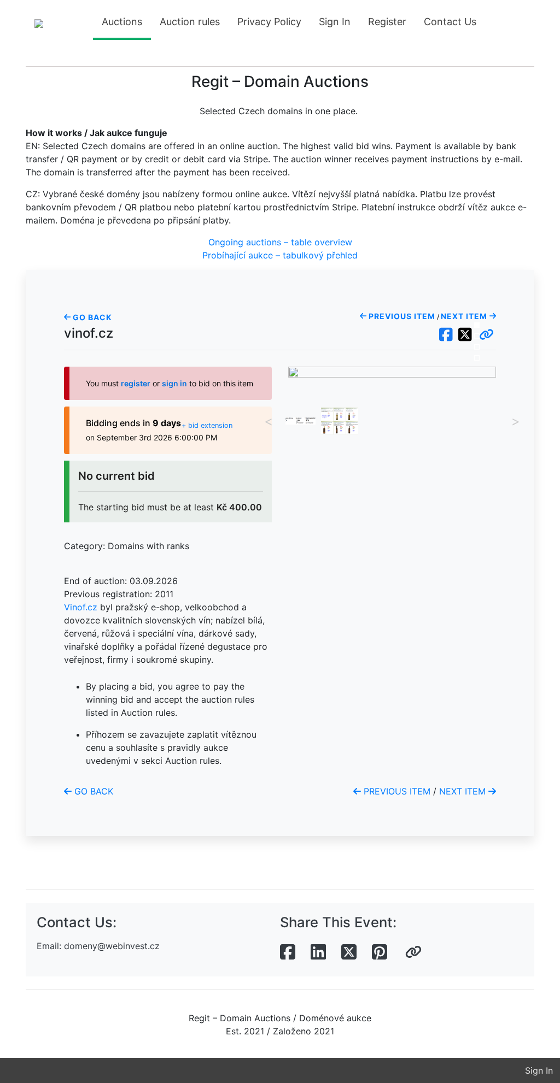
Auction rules (190, 21)
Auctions (122, 21)
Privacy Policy (269, 21)
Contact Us (450, 21)
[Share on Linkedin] (318, 952)
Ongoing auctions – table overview (280, 242)
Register (387, 21)
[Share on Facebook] (287, 952)
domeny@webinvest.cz (112, 945)
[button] (486, 335)
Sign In (335, 21)
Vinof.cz (80, 607)
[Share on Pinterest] (379, 952)
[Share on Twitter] (349, 952)
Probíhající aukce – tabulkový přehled (280, 255)
